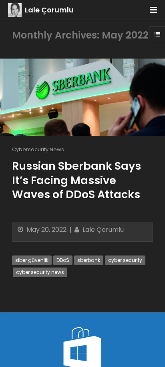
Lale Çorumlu (49, 10)
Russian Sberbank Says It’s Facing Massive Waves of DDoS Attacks (76, 179)
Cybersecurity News (38, 149)
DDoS (62, 260)
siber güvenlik (31, 260)
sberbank (88, 260)
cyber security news (40, 272)
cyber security (125, 260)
